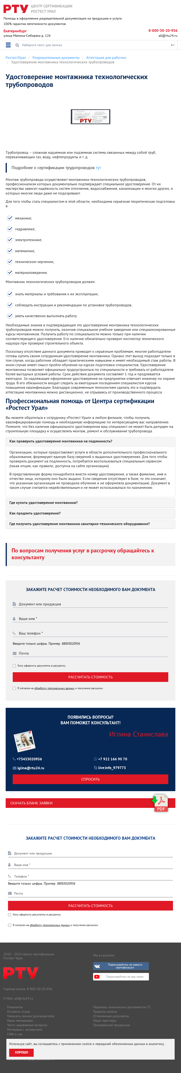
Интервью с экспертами (24, 1029)
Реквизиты (15, 1007)
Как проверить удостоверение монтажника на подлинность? (60, 442)
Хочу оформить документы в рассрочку (41, 665)
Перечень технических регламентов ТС (122, 1007)
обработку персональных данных (54, 688)
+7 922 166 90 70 (112, 759)
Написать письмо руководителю (30, 1016)
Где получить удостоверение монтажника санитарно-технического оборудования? (79, 524)
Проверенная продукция (111, 1025)
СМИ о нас (15, 1034)
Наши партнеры (104, 1020)
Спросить (90, 779)
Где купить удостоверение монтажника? (43, 503)
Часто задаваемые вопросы (27, 1025)
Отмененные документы (111, 1016)
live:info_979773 (112, 768)
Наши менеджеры (20, 1020)
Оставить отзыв (18, 1011)
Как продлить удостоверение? (35, 514)
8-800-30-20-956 (162, 30)
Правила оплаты (105, 1011)
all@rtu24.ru (168, 35)
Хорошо (21, 1053)
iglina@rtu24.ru (30, 768)
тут (98, 167)
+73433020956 (29, 759)
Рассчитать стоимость (90, 677)
